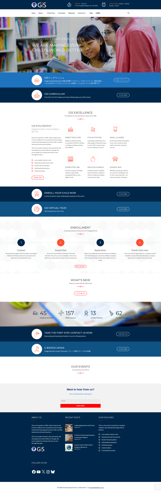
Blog (91, 13)
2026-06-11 (77, 427)
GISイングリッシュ (121, 80)
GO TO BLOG (80, 293)
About (40, 13)
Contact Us (81, 13)
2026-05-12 (77, 449)
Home (33, 13)
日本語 (98, 13)
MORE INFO (38, 178)
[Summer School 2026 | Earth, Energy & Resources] (69, 447)
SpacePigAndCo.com (97, 487)
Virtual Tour (51, 13)
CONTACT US (122, 334)
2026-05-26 (77, 439)
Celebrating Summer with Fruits (84, 425)
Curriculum (61, 13)
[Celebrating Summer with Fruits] (69, 428)
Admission (71, 13)
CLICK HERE (123, 95)
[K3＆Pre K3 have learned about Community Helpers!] (69, 437)
